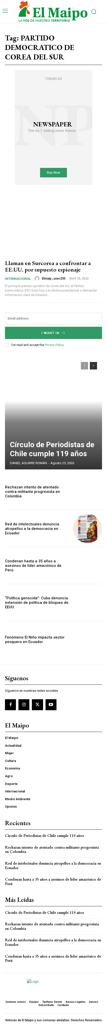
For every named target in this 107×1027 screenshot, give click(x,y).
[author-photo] (38, 278)
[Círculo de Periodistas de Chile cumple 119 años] (53, 413)
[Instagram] (23, 704)
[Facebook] (10, 704)
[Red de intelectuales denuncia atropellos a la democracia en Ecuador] (87, 528)
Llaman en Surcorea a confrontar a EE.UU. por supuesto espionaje (48, 266)
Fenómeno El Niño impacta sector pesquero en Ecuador (35, 639)
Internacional (18, 279)
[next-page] (93, 365)
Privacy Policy (54, 345)
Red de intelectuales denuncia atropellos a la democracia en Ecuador (32, 528)
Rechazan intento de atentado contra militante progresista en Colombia (32, 491)
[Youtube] (51, 704)
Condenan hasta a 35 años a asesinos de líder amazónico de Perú (33, 565)
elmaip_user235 (53, 278)
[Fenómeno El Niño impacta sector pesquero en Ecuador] (87, 639)
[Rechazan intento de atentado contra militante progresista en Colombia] (87, 491)
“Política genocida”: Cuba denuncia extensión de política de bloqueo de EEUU (36, 602)
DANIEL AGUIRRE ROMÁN (28, 463)
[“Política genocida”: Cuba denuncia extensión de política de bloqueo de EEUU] (87, 602)
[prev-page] (84, 365)
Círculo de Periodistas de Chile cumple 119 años (52, 449)
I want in (50, 333)
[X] (37, 704)
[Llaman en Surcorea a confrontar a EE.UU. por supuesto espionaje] (53, 225)
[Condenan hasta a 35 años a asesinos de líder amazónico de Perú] (87, 565)
